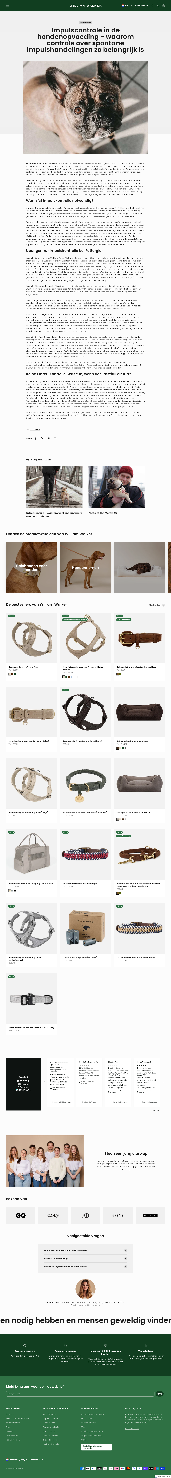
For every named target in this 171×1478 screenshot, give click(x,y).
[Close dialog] (103, 706)
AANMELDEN (85, 770)
